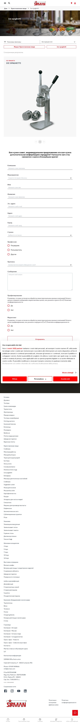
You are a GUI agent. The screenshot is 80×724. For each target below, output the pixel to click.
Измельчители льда (10, 470)
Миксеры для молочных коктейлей (15, 479)
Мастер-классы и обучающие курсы (16, 649)
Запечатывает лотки (11, 527)
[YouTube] (19, 692)
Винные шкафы (9, 565)
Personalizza (39, 379)
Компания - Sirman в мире (12, 634)
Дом (5, 8)
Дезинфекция (8, 584)
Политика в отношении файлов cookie (53, 702)
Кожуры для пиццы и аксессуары (15, 618)
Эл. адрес (11, 204)
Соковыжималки (9, 467)
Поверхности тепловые (12, 577)
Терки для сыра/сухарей (12, 458)
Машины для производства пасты (15, 505)
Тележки (7, 609)
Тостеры (6, 403)
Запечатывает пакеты (11, 530)
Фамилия (11, 194)
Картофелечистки (10, 493)
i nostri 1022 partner (14, 348)
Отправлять (40, 339)
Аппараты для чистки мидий (13, 499)
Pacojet (6, 496)
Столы (6, 621)
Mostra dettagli (67, 373)
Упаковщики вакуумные (12, 524)
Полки (6, 612)
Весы (5, 606)
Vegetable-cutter (9, 485)
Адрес (10, 213)
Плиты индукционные (11, 436)
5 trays (6, 549)
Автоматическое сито (11, 511)
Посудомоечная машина (12, 596)
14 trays (6, 558)
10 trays (6, 555)
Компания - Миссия (10, 631)
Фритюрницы (8, 412)
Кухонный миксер (10, 424)
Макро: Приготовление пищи (24, 47)
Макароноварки (9, 415)
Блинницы (7, 427)
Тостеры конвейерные (11, 418)
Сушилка (7, 593)
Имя (9, 185)
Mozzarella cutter (9, 491)
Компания (12, 165)
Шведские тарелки (10, 439)
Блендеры (7, 476)
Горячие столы (9, 533)
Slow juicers (8, 464)
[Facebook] (5, 692)
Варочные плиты (9, 442)
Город (10, 223)
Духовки (6, 400)
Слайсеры (7, 449)
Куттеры (6, 461)
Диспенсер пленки (10, 536)
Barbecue (7, 433)
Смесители (7, 502)
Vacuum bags (8, 539)
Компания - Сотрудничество (13, 637)
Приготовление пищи (18, 8)
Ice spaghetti (8, 473)
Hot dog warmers (9, 421)
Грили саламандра (10, 406)
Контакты (7, 646)
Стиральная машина (10, 590)
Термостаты (8, 409)
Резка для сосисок (10, 488)
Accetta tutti (65, 379)
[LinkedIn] (25, 692)
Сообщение (12, 271)
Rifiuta (14, 379)
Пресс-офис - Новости (11, 640)
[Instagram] (12, 692)
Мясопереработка (10, 452)
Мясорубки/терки (10, 455)
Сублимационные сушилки (13, 514)
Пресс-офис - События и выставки (15, 643)
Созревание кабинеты (11, 571)
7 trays (6, 552)
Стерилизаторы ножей (11, 587)
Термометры (8, 603)
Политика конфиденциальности (69, 701)
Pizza (5, 517)
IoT (5, 652)
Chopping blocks (9, 615)
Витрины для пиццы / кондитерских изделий (18, 568)
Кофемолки (8, 508)
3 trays (6, 546)
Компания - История (10, 628)
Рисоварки (7, 430)
